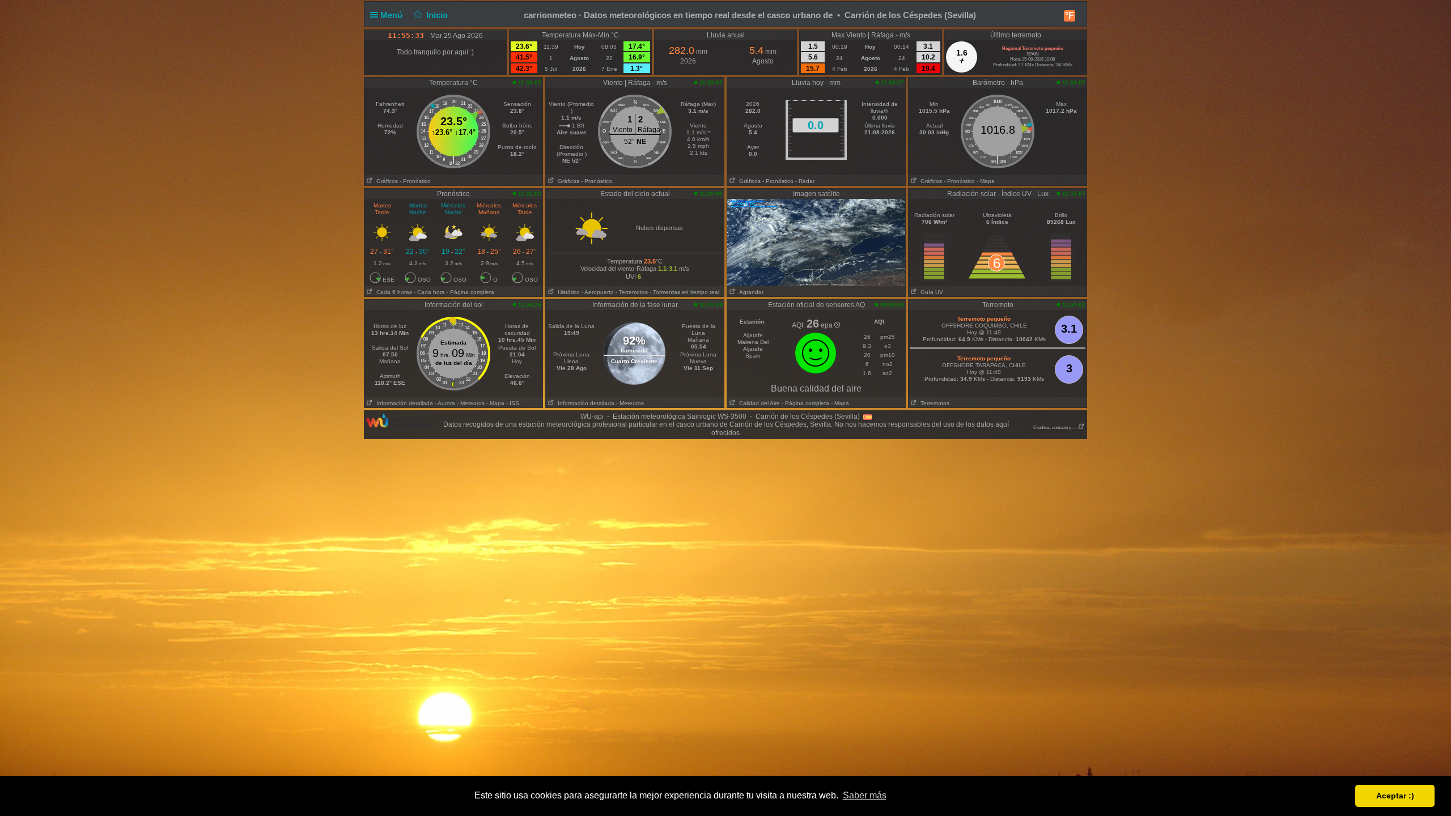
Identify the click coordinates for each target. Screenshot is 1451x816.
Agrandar (749, 292)
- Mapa (986, 181)
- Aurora (445, 403)
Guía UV (930, 292)
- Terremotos (632, 292)
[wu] (400, 420)
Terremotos (933, 403)
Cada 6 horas (392, 292)
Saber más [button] (864, 795)
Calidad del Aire (758, 403)
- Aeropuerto (598, 292)
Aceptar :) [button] (1395, 795)
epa (827, 325)
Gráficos (385, 181)
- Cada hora (429, 292)
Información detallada (403, 403)
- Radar (804, 181)
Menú (392, 15)
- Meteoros (471, 403)
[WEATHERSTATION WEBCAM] (816, 242)
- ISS (512, 403)
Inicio (437, 15)
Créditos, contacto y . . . (1055, 427)
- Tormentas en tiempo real (684, 292)
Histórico (567, 292)
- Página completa (470, 292)
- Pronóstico (415, 181)
